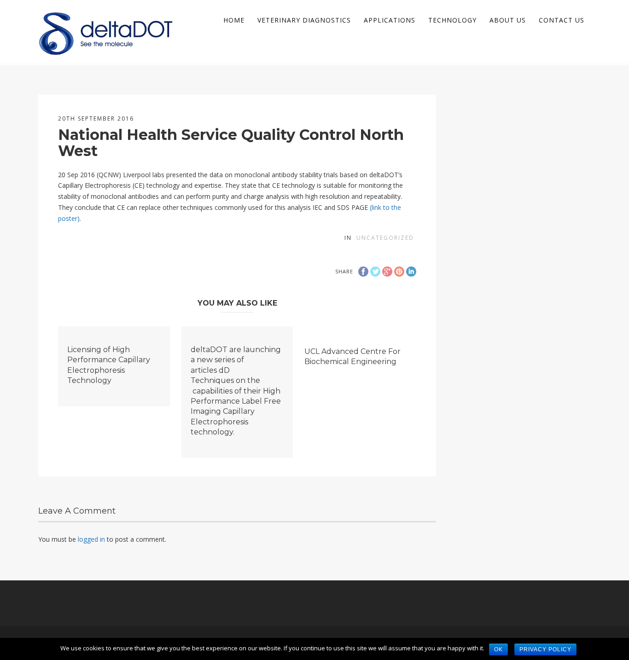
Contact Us (561, 20)
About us (507, 20)
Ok (498, 649)
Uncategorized (385, 238)
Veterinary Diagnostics (304, 20)
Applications (389, 20)
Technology (452, 20)
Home (234, 20)
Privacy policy (545, 649)
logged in (91, 539)
